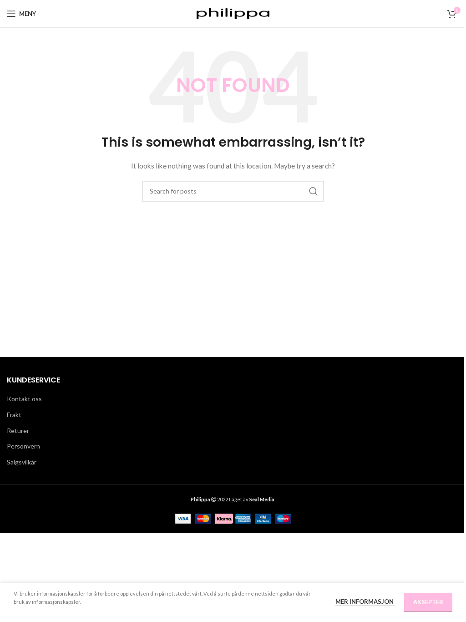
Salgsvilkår (21, 462)
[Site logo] (233, 13)
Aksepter (428, 602)
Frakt (14, 414)
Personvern (23, 446)
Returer (18, 430)
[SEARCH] (313, 191)
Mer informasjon (365, 601)
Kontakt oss (24, 399)
